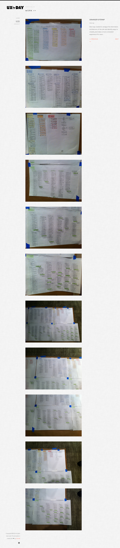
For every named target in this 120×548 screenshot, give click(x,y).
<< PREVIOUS (93, 39)
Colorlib (18, 538)
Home (18, 18)
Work (18, 21)
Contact (17, 24)
